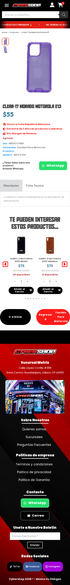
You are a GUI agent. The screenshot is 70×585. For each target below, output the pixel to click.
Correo (38, 516)
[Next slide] (64, 264)
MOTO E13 (20, 155)
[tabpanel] (35, 199)
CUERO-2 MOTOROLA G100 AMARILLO (21, 260)
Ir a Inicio (15, 317)
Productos (14, 32)
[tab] (11, 186)
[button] (63, 43)
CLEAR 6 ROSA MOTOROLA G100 (50, 260)
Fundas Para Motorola (31, 147)
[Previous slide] (5, 264)
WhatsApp (55, 166)
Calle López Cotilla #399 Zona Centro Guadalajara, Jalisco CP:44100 (35, 370)
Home (4, 32)
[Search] (63, 14)
